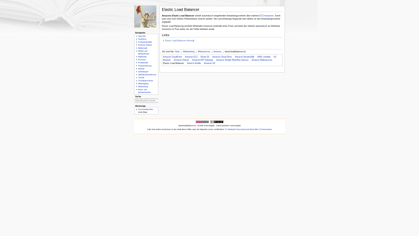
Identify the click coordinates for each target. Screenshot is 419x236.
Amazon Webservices (262, 60)
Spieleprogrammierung (147, 75)
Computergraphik (145, 42)
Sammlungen (143, 72)
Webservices (204, 51)
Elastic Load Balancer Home (178, 40)
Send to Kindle (194, 63)
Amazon (217, 51)
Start (177, 51)
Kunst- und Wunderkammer (144, 90)
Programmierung (144, 66)
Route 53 (205, 57)
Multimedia (142, 57)
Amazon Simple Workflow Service (232, 60)
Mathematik (142, 48)
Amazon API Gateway (202, 60)
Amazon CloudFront (172, 57)
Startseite (142, 36)
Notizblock (142, 39)
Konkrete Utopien (145, 45)
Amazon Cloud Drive (222, 57)
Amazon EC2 (191, 57)
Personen (142, 60)
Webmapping (143, 84)
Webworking (188, 51)
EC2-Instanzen (266, 16)
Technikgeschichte (145, 81)
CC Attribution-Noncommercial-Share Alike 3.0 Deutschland (248, 129)
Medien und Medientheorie (143, 52)
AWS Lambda (263, 57)
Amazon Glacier (181, 60)
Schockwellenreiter (145, 109)
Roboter (141, 69)
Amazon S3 (209, 63)
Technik (141, 78)
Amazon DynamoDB (244, 57)
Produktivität (143, 63)
